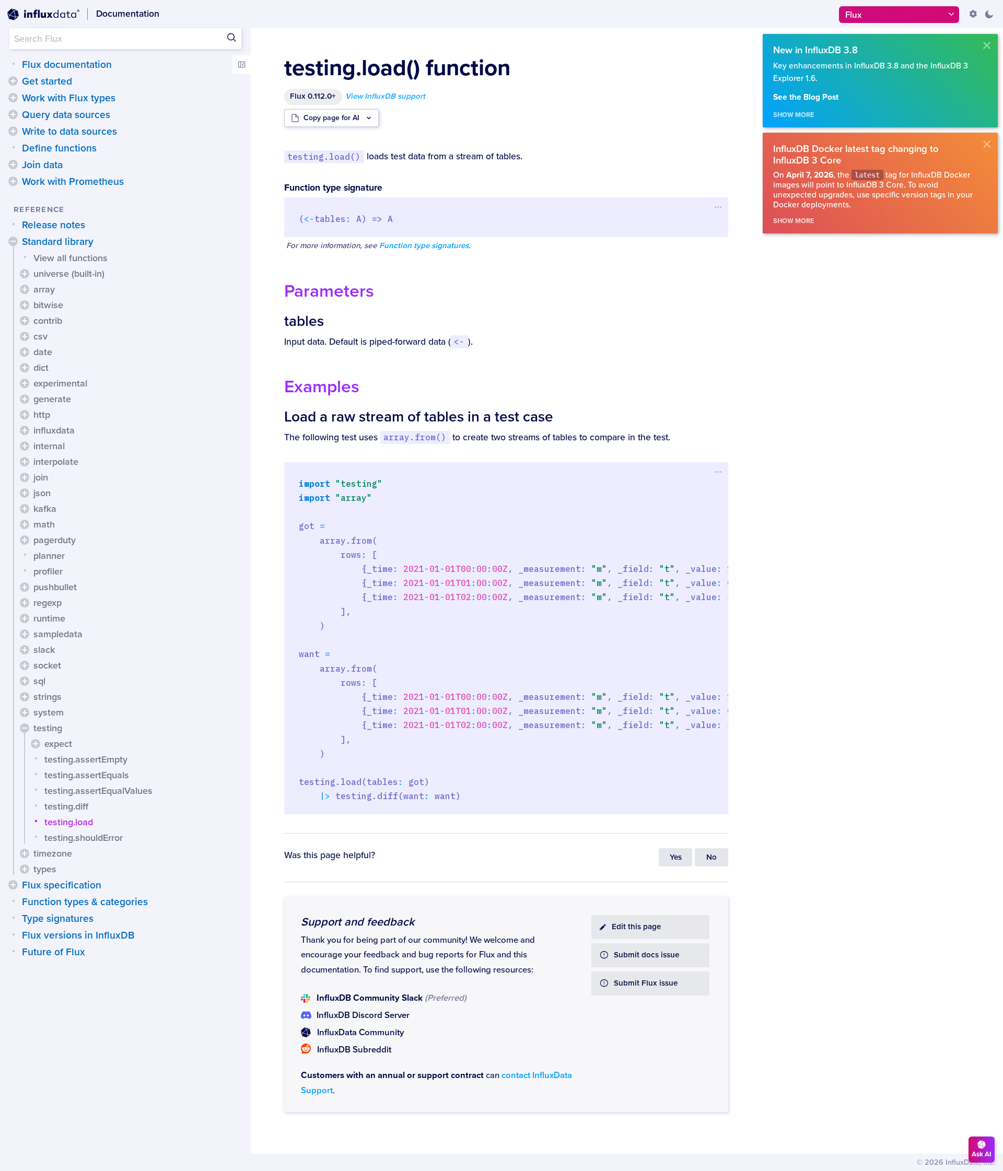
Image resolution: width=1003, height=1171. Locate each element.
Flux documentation (67, 64)
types (44, 869)
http (41, 414)
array (44, 289)
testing (47, 728)
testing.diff (66, 806)
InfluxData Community (360, 1032)
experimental (60, 383)
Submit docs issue (646, 955)
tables (304, 321)
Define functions (59, 148)
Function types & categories (85, 902)
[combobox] (125, 38)
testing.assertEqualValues (98, 791)
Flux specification (61, 885)
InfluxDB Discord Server (363, 1015)
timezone (52, 853)
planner (49, 555)
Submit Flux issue (646, 983)
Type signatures (58, 918)
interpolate (55, 461)
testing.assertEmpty (85, 759)
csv (40, 336)
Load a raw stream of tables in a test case (418, 417)
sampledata (58, 634)
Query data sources (66, 115)
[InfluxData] (43, 14)
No (711, 857)
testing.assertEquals (86, 775)
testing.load (68, 822)
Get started (47, 81)
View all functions (70, 258)
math (44, 524)
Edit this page (636, 927)
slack (44, 649)
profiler (48, 571)
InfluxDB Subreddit (354, 1050)
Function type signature (333, 187)
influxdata (54, 430)
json (42, 493)
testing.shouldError (83, 838)
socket (47, 665)
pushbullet (55, 587)
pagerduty (54, 540)
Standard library (58, 242)
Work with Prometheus (73, 181)
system (48, 712)
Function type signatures (424, 246)
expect (58, 744)
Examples (321, 386)
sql (39, 681)
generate (52, 399)
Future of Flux (53, 952)
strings (47, 696)
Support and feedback (357, 922)
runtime (49, 618)
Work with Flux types (68, 98)
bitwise (48, 305)
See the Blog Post (805, 97)
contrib (47, 320)
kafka (44, 508)
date (42, 352)
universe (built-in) (68, 273)
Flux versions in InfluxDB (78, 935)
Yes (676, 857)
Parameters (329, 291)
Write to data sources (69, 131)
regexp (47, 602)
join (40, 477)
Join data (42, 165)
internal (49, 446)
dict (41, 367)
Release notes (53, 225)
